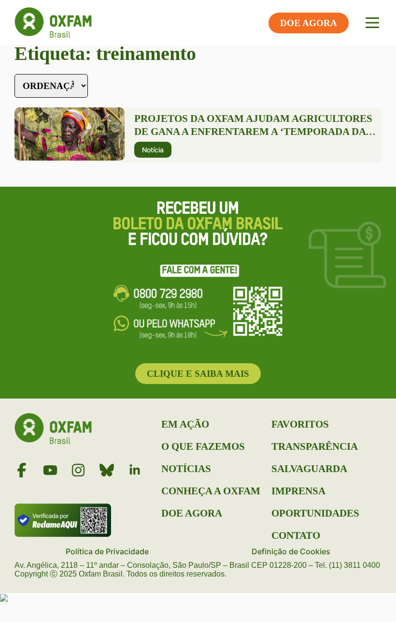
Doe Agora (191, 513)
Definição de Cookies (291, 551)
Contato (295, 535)
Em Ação (185, 424)
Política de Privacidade (107, 551)
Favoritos (300, 424)
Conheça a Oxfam (210, 491)
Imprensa (298, 491)
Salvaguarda (309, 468)
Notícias (186, 468)
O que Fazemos (203, 446)
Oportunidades (315, 513)
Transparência (314, 446)
